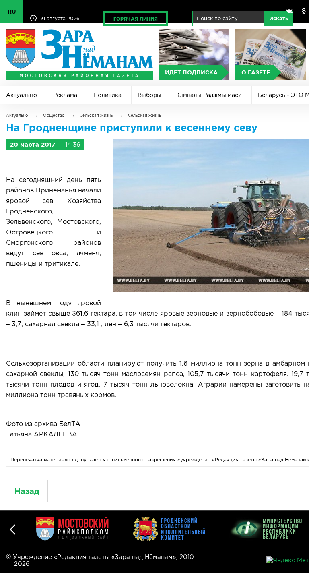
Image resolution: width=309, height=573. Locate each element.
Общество (53, 115)
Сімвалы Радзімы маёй (209, 95)
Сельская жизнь (96, 115)
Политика (107, 95)
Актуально (21, 95)
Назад (26, 491)
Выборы (149, 95)
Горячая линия (135, 18)
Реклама (65, 95)
